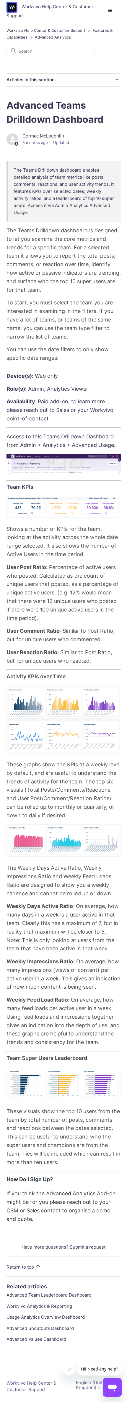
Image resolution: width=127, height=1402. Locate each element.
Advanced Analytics (53, 37)
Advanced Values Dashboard (36, 1339)
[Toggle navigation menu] (110, 10)
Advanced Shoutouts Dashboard (40, 1328)
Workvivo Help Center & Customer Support (45, 30)
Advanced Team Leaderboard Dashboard (49, 1295)
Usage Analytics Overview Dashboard (45, 1317)
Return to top (20, 1267)
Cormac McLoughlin (43, 136)
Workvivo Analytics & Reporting (39, 1306)
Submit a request (87, 1247)
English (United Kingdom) (92, 1385)
